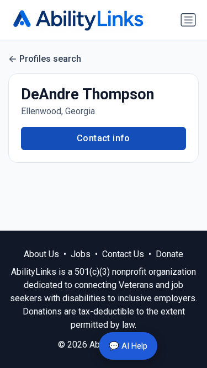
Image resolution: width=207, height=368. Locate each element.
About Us (41, 254)
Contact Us (123, 254)
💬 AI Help (128, 346)
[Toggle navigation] (188, 19)
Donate (169, 254)
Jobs (81, 254)
